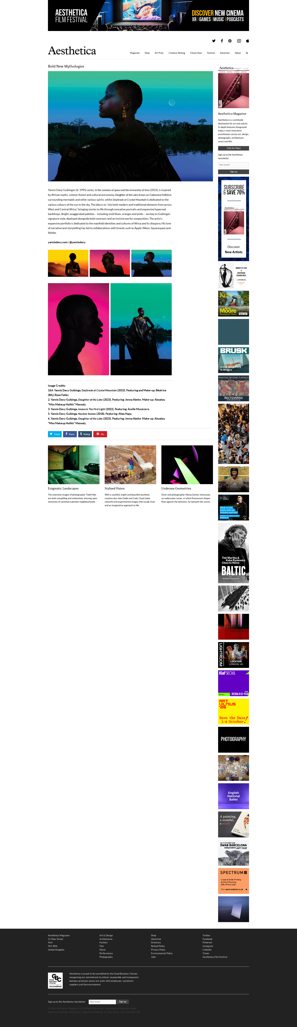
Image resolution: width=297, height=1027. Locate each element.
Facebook (207, 939)
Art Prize (159, 53)
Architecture (106, 939)
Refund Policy (158, 946)
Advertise (225, 53)
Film (102, 946)
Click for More (234, 148)
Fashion (103, 942)
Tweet (56, 434)
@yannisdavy (77, 242)
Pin (102, 434)
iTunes (206, 953)
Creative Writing (177, 53)
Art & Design (106, 935)
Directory (156, 942)
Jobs (153, 957)
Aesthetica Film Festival (215, 957)
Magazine (135, 53)
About (238, 53)
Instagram (208, 946)
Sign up (233, 171)
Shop (147, 53)
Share (71, 434)
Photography (106, 957)
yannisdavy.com (58, 242)
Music (103, 949)
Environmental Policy (162, 953)
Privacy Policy (158, 949)
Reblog (86, 434)
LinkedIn (207, 949)
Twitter (206, 935)
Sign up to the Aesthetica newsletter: (67, 1001)
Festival (211, 53)
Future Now (196, 53)
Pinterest (207, 942)
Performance (106, 953)
